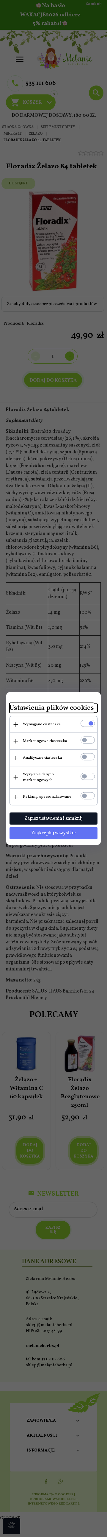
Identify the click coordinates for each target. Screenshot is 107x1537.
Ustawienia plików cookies (52, 708)
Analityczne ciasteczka (42, 757)
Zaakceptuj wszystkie (53, 833)
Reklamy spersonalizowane (47, 796)
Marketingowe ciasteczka (45, 741)
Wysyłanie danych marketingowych (38, 777)
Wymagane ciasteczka (42, 724)
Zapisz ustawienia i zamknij (53, 818)
